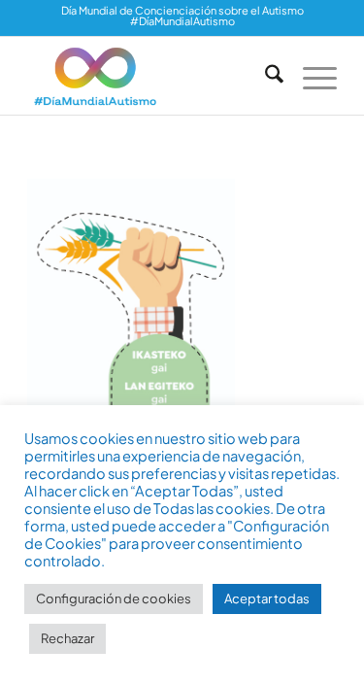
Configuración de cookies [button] (113, 598)
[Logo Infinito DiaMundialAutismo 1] (151, 76)
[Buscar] (264, 76)
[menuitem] (264, 76)
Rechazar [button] (67, 638)
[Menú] (310, 76)
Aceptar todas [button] (267, 598)
